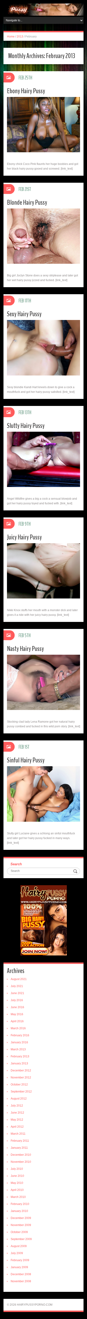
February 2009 (20, 1260)
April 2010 (17, 1190)
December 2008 (21, 1274)
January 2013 (19, 1063)
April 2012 (17, 1126)
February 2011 (20, 1140)
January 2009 (19, 1267)
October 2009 (19, 1232)
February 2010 (20, 1204)
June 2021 (17, 993)
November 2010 (21, 1161)
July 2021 (17, 986)
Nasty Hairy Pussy (25, 649)
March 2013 (18, 1049)
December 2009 (21, 1218)
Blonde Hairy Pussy (27, 202)
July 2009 (17, 1253)
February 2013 (20, 1056)
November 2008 (21, 1281)
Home (11, 36)
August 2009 (19, 1246)
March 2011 (18, 1133)
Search (16, 864)
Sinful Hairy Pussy (26, 760)
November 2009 (21, 1225)
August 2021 (19, 979)
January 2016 (19, 1042)
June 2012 (17, 1112)
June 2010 (17, 1176)
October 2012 (19, 1084)
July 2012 (17, 1105)
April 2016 (17, 1021)
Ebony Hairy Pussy (26, 91)
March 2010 (18, 1197)
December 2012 (21, 1070)
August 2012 (19, 1098)
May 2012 (17, 1119)
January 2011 (19, 1147)
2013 (20, 36)
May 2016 (17, 1014)
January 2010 (19, 1211)
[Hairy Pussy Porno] (43, 9)
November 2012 (21, 1077)
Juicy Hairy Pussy (24, 537)
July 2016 (17, 1000)
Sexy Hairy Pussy (24, 314)
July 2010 (17, 1168)
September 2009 (21, 1239)
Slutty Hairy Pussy (26, 426)
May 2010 (17, 1183)
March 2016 (18, 1028)
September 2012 (21, 1091)
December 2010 (21, 1154)
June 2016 (17, 1007)
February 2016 (20, 1035)
